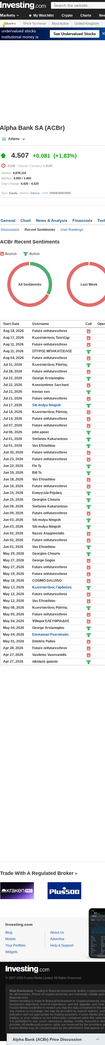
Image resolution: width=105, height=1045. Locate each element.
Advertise (57, 939)
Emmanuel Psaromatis (50, 635)
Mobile (10, 939)
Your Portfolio (15, 945)
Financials (82, 220)
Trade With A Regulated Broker (37, 873)
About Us (57, 933)
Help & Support (61, 945)
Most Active (60, 24)
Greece (35, 193)
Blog (8, 933)
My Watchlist (43, 15)
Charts (85, 15)
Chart (25, 220)
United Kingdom (86, 24)
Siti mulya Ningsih (46, 405)
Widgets (11, 952)
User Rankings (71, 230)
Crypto (67, 15)
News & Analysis (51, 220)
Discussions (10, 230)
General (8, 220)
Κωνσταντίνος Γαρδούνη (51, 587)
